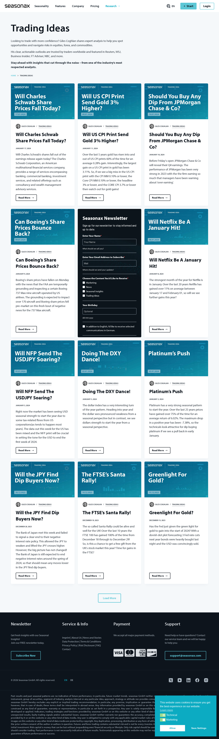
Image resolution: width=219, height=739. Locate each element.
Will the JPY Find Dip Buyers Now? (37, 515)
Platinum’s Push (166, 391)
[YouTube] (180, 680)
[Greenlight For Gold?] (176, 479)
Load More (109, 598)
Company (78, 6)
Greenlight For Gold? (171, 512)
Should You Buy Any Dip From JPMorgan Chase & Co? (175, 140)
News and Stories (92, 637)
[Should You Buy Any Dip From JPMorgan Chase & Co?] (176, 101)
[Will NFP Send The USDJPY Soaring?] (42, 358)
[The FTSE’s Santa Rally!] (109, 479)
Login (207, 6)
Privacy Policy (69, 645)
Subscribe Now (26, 655)
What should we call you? (93, 248)
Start (190, 6)
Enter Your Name (92, 235)
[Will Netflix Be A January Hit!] (176, 227)
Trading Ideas (44, 126)
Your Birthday (90, 305)
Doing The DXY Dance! (106, 391)
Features (60, 6)
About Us (76, 637)
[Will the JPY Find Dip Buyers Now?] (42, 479)
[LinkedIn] (188, 680)
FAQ (98, 645)
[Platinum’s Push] (176, 358)
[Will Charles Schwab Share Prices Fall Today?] (42, 101)
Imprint (66, 637)
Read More (26, 198)
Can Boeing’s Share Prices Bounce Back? (37, 263)
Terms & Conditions (90, 641)
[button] (163, 715)
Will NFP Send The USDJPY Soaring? (35, 394)
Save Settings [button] (198, 728)
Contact (66, 649)
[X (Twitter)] (171, 680)
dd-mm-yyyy (88, 318)
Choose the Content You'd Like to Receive (105, 278)
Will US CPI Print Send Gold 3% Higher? (106, 137)
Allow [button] (172, 728)
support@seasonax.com (185, 655)
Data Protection (70, 641)
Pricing (94, 6)
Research (111, 6)
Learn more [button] (166, 710)
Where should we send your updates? (98, 270)
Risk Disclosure (87, 645)
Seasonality (41, 6)
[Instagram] (206, 680)
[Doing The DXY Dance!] (109, 358)
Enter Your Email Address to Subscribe (103, 257)
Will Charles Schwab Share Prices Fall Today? (41, 137)
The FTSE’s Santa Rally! (107, 512)
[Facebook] (197, 680)
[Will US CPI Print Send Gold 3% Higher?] (109, 101)
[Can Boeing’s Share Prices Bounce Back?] (42, 227)
